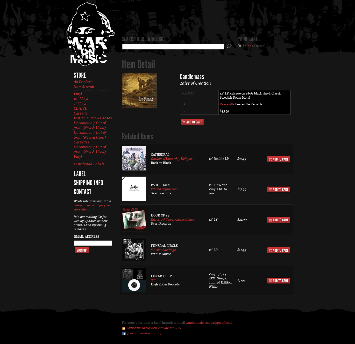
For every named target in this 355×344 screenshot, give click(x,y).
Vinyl (78, 94)
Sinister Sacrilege (163, 250)
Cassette (81, 113)
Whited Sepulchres (164, 189)
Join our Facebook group (144, 333)
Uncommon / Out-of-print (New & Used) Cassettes (90, 137)
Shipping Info (88, 183)
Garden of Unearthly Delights (171, 159)
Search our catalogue (143, 39)
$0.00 (247, 46)
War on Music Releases (93, 118)
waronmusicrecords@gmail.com (209, 322)
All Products (83, 82)
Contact (82, 192)
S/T (153, 280)
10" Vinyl (81, 99)
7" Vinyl (80, 104)
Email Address (86, 236)
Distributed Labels (89, 164)
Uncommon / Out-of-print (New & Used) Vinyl (90, 152)
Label (80, 174)
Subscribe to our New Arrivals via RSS (154, 328)
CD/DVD (80, 109)
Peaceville (227, 104)
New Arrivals (84, 87)
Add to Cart (192, 122)
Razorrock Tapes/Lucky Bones (172, 219)
